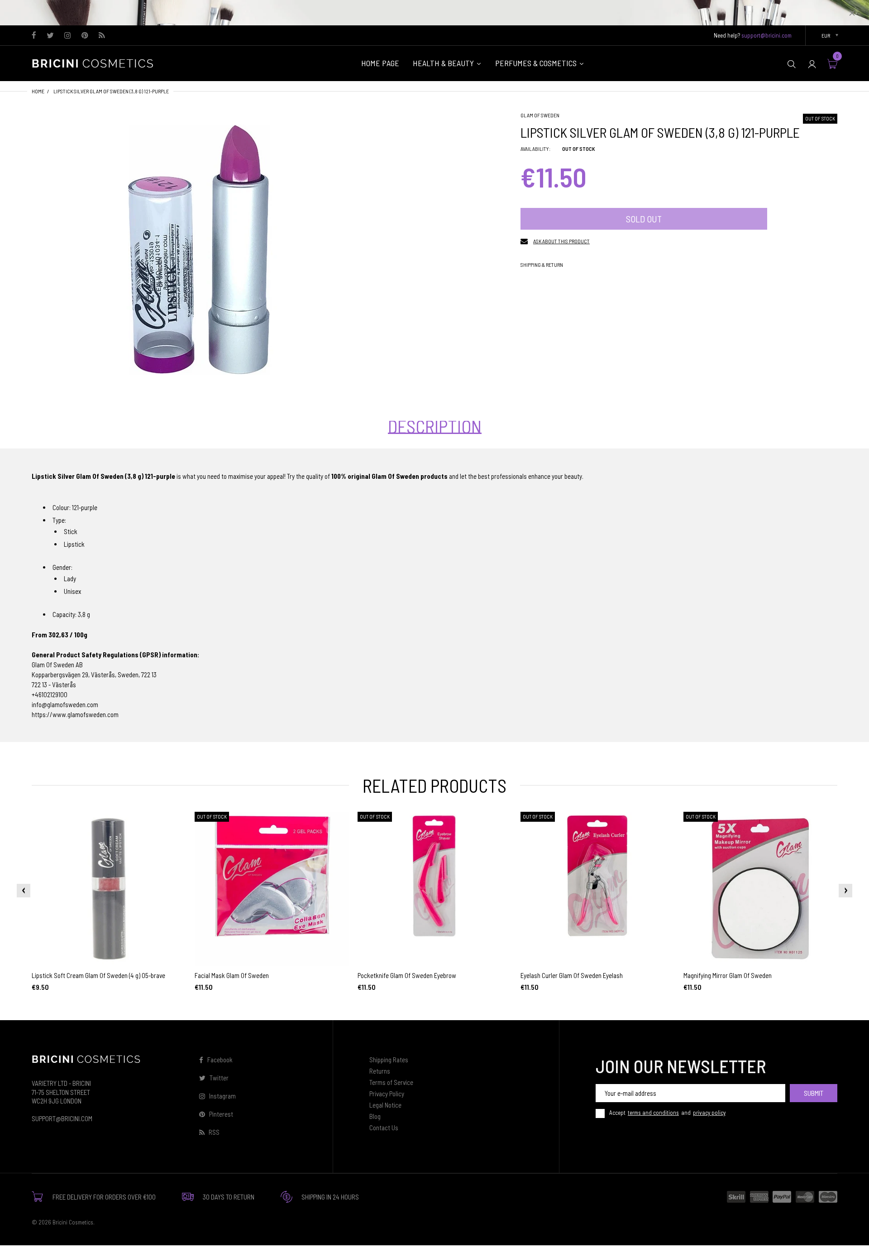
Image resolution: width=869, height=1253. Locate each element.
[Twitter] (50, 35)
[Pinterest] (84, 35)
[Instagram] (67, 35)
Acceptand (667, 1112)
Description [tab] (435, 426)
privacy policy (709, 1112)
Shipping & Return (541, 264)
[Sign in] (812, 63)
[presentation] (23, 890)
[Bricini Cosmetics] (95, 62)
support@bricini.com (766, 35)
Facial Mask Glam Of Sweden (232, 975)
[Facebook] (34, 35)
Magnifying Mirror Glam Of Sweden (727, 975)
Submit (813, 1093)
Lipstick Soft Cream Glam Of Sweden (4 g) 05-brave (98, 975)
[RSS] (102, 35)
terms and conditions (653, 1112)
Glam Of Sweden (539, 115)
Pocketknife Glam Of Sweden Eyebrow (407, 975)
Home (38, 91)
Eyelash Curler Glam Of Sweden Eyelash (571, 975)
